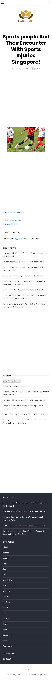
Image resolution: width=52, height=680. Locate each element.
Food (4, 613)
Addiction (6, 547)
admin (37, 68)
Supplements (8, 635)
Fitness (5, 607)
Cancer (5, 563)
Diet (4, 585)
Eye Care (6, 602)
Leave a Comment (13, 212)
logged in (18, 238)
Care (4, 569)
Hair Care (6, 618)
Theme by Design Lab (37, 674)
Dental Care (7, 580)
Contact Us (7, 659)
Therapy (6, 640)
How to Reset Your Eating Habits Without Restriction (24, 290)
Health (5, 624)
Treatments (7, 646)
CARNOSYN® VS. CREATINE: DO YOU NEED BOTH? (24, 262)
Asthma (6, 552)
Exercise (6, 596)
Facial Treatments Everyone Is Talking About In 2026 (24, 276)
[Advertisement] (26, 98)
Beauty (5, 558)
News (5, 629)
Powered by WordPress (15, 674)
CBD (4, 574)
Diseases (6, 591)
